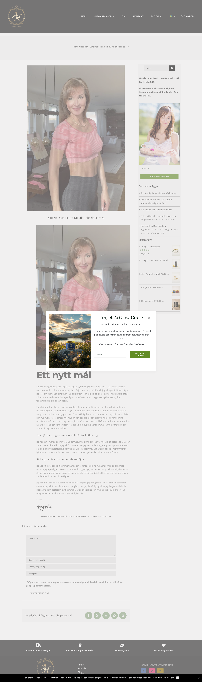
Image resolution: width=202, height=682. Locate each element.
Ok (178, 678)
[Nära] (148, 318)
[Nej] (198, 678)
